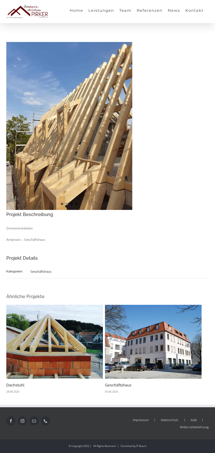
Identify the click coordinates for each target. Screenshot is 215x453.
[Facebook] (11, 421)
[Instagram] (22, 421)
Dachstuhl (15, 385)
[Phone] (45, 421)
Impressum (141, 420)
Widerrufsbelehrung (194, 427)
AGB (194, 420)
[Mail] (34, 421)
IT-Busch (141, 446)
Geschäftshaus (40, 271)
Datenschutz (169, 420)
